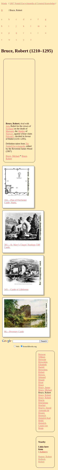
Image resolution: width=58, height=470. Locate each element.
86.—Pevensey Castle (14, 331)
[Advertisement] (29, 90)
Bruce (41, 385)
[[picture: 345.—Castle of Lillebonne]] (23, 284)
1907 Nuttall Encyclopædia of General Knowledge (32, 3)
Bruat (40, 382)
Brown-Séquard (42, 376)
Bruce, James (44, 387)
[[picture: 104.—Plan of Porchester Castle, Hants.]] (17, 195)
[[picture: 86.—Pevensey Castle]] (26, 327)
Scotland (10, 128)
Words (4, 3)
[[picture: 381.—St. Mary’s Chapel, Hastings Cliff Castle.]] (23, 240)
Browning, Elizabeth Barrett (43, 364)
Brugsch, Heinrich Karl (44, 416)
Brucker (41, 405)
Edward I (10, 136)
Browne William (41, 355)
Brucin (41, 400)
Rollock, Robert (42, 460)
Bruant (41, 380)
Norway (9, 134)
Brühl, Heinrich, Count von (43, 423)
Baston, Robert (45, 456)
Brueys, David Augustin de (44, 409)
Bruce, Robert (44, 395)
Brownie (42, 359)
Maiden (21, 131)
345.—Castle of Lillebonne (16, 289)
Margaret (10, 131)
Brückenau (43, 403)
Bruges (41, 413)
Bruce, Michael (12, 156)
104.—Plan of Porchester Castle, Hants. (15, 201)
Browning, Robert (43, 370)
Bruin (40, 428)
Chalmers (43, 452)
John (8, 126)
